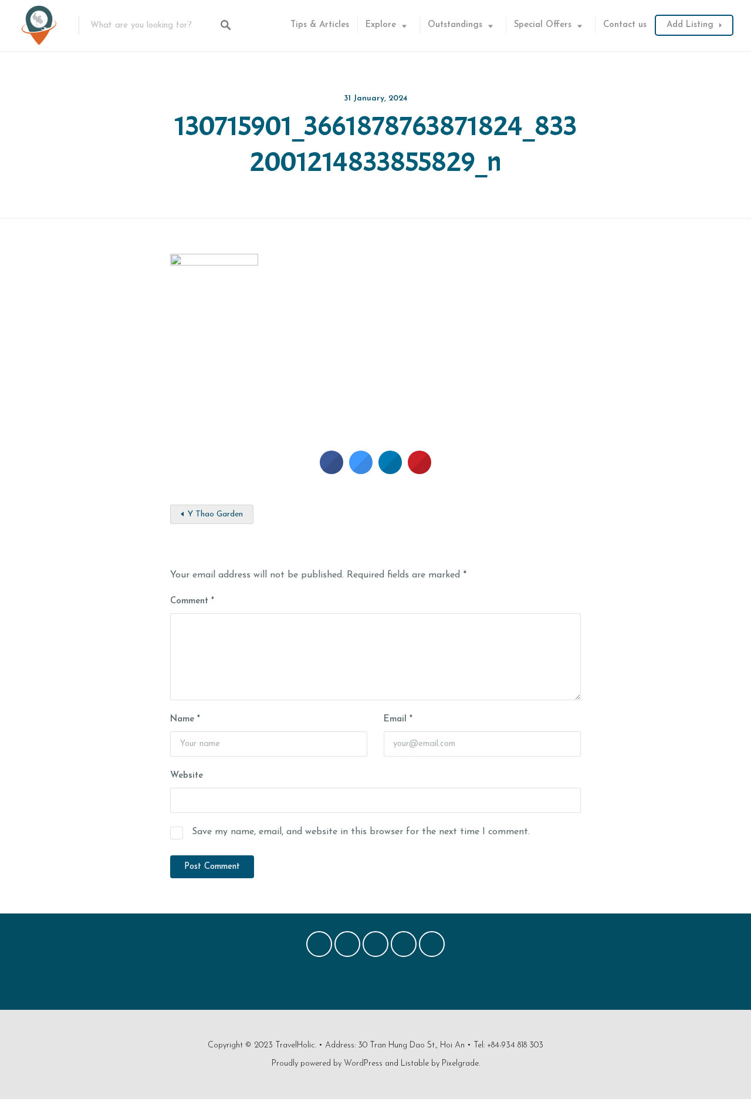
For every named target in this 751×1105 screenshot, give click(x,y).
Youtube (432, 947)
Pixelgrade (460, 1063)
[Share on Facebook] (331, 470)
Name (185, 719)
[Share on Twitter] (361, 470)
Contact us (625, 25)
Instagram (403, 947)
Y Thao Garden (215, 514)
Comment (192, 601)
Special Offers (542, 25)
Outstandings (455, 25)
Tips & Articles (319, 25)
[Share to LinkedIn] (390, 470)
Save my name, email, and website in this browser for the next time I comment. (361, 832)
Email (398, 719)
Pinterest (375, 947)
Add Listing (690, 25)
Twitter (347, 947)
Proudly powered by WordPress (327, 1063)
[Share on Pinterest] (419, 470)
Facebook (319, 947)
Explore (381, 25)
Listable (415, 1063)
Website (186, 775)
